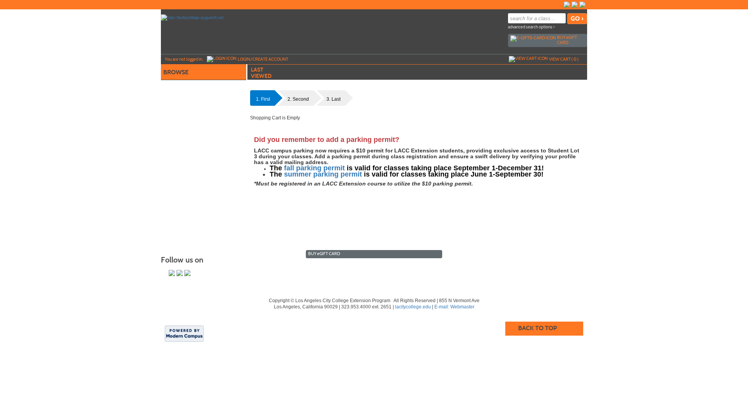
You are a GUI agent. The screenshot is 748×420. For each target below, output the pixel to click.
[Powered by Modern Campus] (184, 333)
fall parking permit (314, 168)
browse (176, 72)
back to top (537, 328)
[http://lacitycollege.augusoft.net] (192, 17)
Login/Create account (263, 59)
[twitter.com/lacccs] (575, 5)
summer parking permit (323, 174)
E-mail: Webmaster (454, 307)
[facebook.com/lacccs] (567, 5)
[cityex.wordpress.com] (582, 5)
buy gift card (567, 40)
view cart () (564, 59)
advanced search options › (531, 27)
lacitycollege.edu (413, 307)
